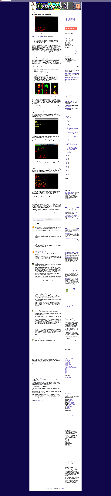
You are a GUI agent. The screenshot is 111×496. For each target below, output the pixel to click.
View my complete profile (69, 301)
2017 (67, 163)
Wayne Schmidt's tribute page (38, 36)
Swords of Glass (41, 220)
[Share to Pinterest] (51, 219)
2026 (67, 175)
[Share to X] (49, 219)
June (67, 123)
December (68, 153)
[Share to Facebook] (50, 219)
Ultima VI (68, 407)
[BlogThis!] (48, 219)
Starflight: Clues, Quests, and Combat (72, 136)
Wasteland (66, 371)
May (67, 121)
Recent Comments (68, 14)
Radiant (66, 212)
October (68, 151)
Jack (35, 263)
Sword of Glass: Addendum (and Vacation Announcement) (71, 149)
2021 (67, 169)
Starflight (66, 369)
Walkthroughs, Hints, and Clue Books (72, 132)
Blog (66, 13)
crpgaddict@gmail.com (72, 298)
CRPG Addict (37, 310)
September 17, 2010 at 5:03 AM (44, 244)
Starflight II (66, 368)
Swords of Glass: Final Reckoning (71, 147)
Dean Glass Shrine (51, 213)
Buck (65, 252)
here (40, 203)
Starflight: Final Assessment (70, 143)
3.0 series (68, 378)
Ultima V (68, 401)
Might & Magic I (67, 360)
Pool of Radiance (67, 354)
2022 (67, 170)
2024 (67, 173)
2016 (67, 162)
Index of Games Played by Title (70, 18)
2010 (67, 116)
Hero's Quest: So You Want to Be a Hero (71, 367)
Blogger (63, 488)
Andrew (36, 226)
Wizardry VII (71, 400)
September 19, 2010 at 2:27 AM (46, 310)
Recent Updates (68, 23)
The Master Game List (69, 17)
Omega (66, 370)
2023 (67, 171)
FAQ (69, 330)
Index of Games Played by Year (70, 19)
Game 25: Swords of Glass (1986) (71, 144)
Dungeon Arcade (67, 37)
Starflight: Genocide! (69, 141)
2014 (67, 159)
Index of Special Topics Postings (71, 20)
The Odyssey (67, 38)
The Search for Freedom (68, 34)
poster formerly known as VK (69, 192)
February (68, 117)
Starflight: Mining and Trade (70, 133)
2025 (67, 174)
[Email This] (46, 219)
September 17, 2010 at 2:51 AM (44, 235)
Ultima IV (66, 372)
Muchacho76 (67, 200)
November (68, 152)
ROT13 (41, 378)
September (68, 127)
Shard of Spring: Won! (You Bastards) (72, 128)
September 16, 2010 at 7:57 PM (42, 226)
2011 (67, 155)
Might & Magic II (67, 362)
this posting (43, 53)
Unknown (36, 251)
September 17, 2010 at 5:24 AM (43, 251)
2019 (67, 166)
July (67, 124)
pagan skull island (68, 193)
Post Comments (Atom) (39, 400)
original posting (70, 305)
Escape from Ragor (68, 36)
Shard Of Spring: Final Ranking (71, 129)
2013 (67, 158)
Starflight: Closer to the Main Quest (71, 139)
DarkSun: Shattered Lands (69, 355)
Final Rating (36, 220)
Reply (35, 306)
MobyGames (67, 70)
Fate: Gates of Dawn (68, 377)
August (68, 125)
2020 (67, 167)
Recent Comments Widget (75, 284)
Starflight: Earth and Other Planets (71, 137)
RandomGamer (67, 233)
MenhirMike (66, 270)
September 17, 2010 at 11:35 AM (42, 263)
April (67, 120)
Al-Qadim (66, 35)
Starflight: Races (69, 140)
